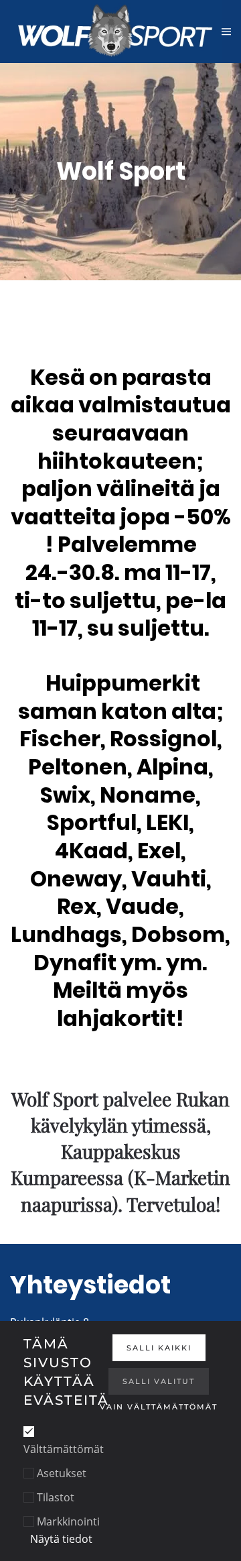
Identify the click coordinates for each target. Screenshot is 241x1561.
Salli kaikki (159, 1347)
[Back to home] (116, 31)
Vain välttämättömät (159, 1406)
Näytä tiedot (61, 1538)
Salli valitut (159, 1381)
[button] (226, 31)
